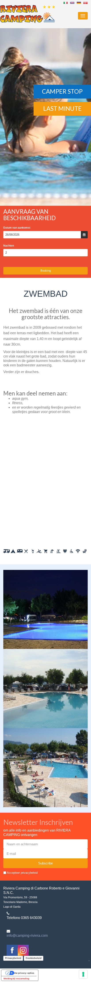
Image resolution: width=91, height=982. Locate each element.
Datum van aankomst (16, 227)
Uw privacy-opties (24, 973)
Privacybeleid (13, 958)
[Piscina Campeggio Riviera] (65, 2)
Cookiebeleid (34, 958)
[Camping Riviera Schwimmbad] (79, 2)
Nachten (8, 245)
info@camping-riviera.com (27, 935)
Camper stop (62, 91)
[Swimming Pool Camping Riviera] (85, 2)
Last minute (62, 108)
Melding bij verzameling (16, 978)
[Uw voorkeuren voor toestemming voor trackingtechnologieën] (83, 974)
